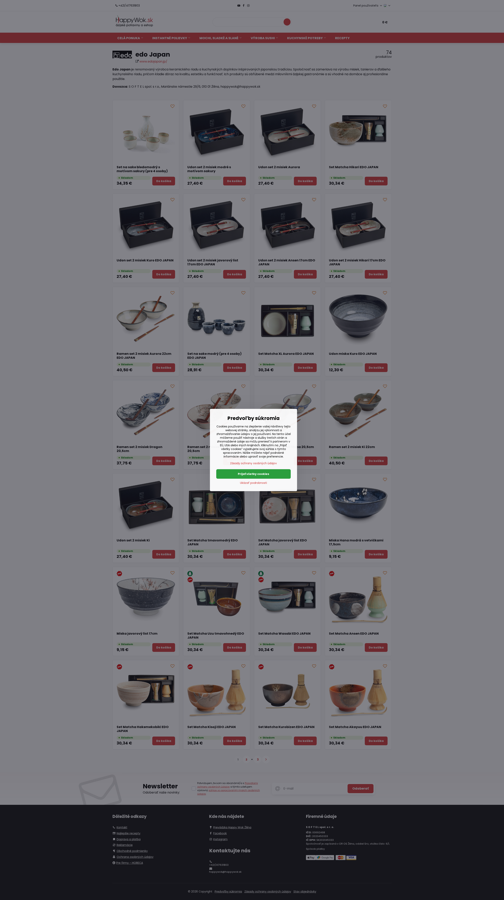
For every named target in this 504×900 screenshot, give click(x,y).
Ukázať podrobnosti (253, 483)
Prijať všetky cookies (253, 474)
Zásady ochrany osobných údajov (253, 463)
